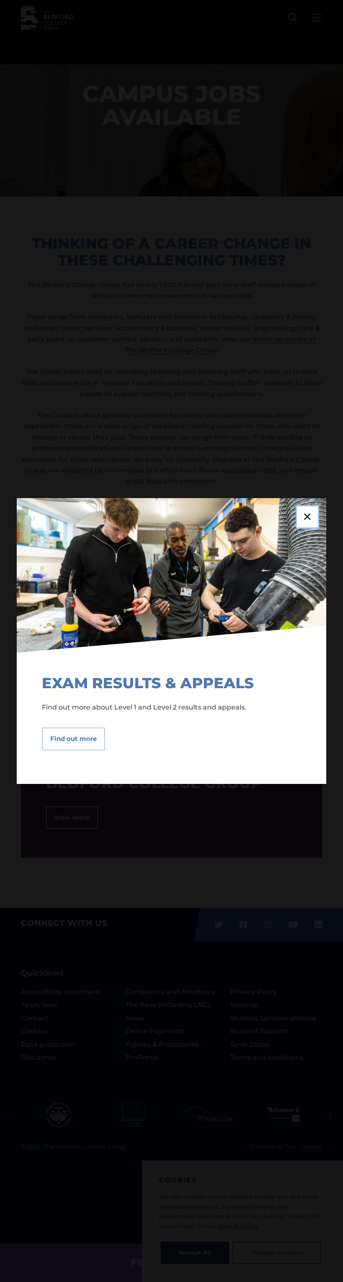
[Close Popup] (307, 516)
